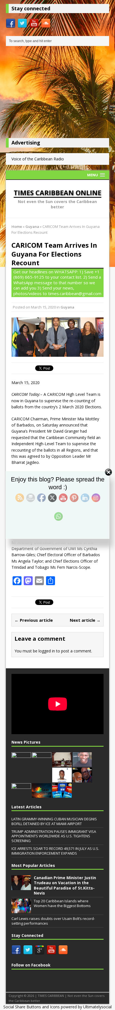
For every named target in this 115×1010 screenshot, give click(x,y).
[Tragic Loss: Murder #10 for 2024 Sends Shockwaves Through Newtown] (82, 763)
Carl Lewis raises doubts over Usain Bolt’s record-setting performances (53, 921)
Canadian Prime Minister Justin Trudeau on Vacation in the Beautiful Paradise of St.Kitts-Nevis (65, 885)
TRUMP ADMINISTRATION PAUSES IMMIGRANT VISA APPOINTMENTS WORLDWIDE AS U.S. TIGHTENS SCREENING (53, 836)
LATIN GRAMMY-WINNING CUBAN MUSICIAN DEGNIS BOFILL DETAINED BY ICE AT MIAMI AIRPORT (54, 821)
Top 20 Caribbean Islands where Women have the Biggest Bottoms (62, 903)
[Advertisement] (57, 93)
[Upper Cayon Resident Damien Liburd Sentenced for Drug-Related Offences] (62, 779)
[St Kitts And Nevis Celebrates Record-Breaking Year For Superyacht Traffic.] (21, 763)
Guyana (67, 307)
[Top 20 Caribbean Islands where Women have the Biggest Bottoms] (21, 910)
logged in (47, 651)
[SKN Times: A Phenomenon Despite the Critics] (41, 794)
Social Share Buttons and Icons (31, 1006)
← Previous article (34, 620)
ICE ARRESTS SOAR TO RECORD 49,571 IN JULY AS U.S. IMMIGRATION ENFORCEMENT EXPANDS (55, 851)
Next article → (85, 620)
